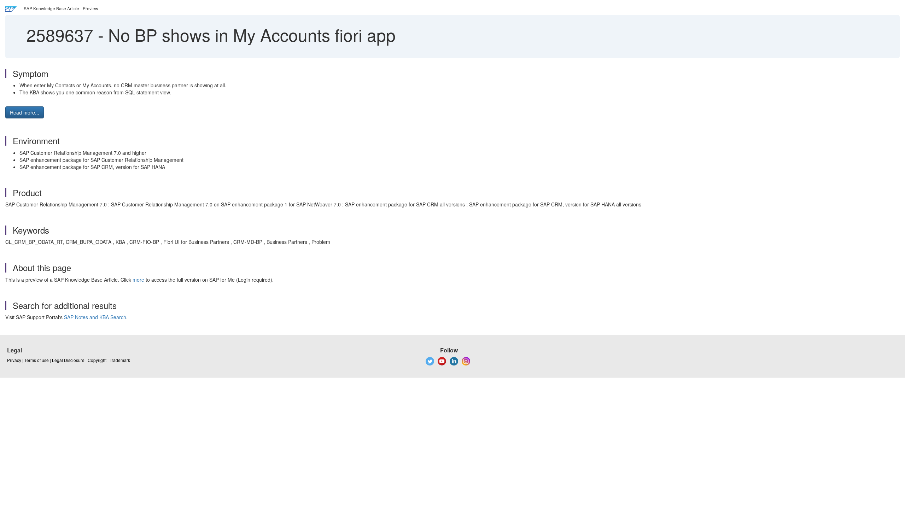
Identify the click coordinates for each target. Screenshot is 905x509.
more (138, 279)
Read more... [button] (24, 112)
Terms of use (36, 360)
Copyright (97, 360)
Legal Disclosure (68, 360)
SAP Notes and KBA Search (95, 317)
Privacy (14, 360)
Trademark (120, 360)
